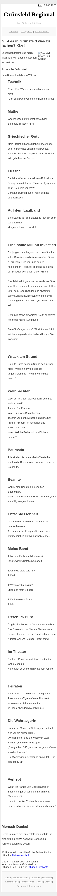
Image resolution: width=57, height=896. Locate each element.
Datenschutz (23, 886)
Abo (40, 5)
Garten (39, 882)
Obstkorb (13, 31)
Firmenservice (27, 882)
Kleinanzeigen (12, 882)
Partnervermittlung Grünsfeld (26, 877)
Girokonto (47, 877)
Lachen (48, 882)
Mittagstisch (26, 31)
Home (8, 877)
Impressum (36, 886)
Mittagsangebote (21, 855)
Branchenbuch (42, 31)
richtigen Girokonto (38, 867)
